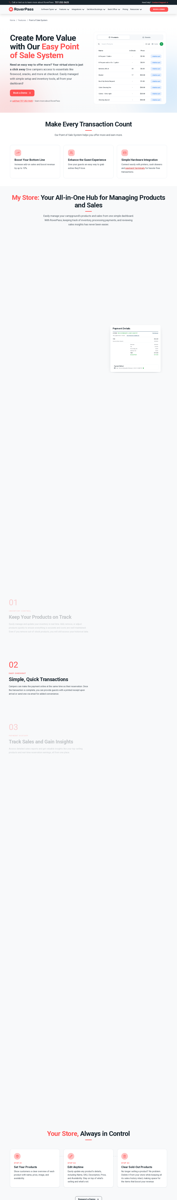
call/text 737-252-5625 (22, 101)
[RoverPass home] (21, 9)
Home (12, 20)
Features (22, 20)
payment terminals (135, 168)
